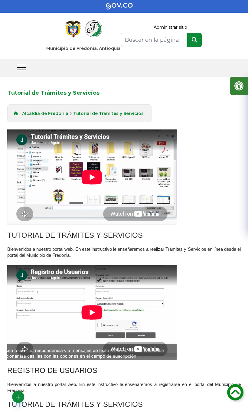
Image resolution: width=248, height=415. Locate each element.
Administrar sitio (170, 27)
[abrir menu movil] (21, 67)
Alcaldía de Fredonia (45, 113)
